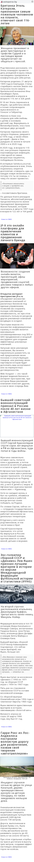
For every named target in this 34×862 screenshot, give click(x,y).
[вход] (32, 2)
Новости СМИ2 (6, 219)
